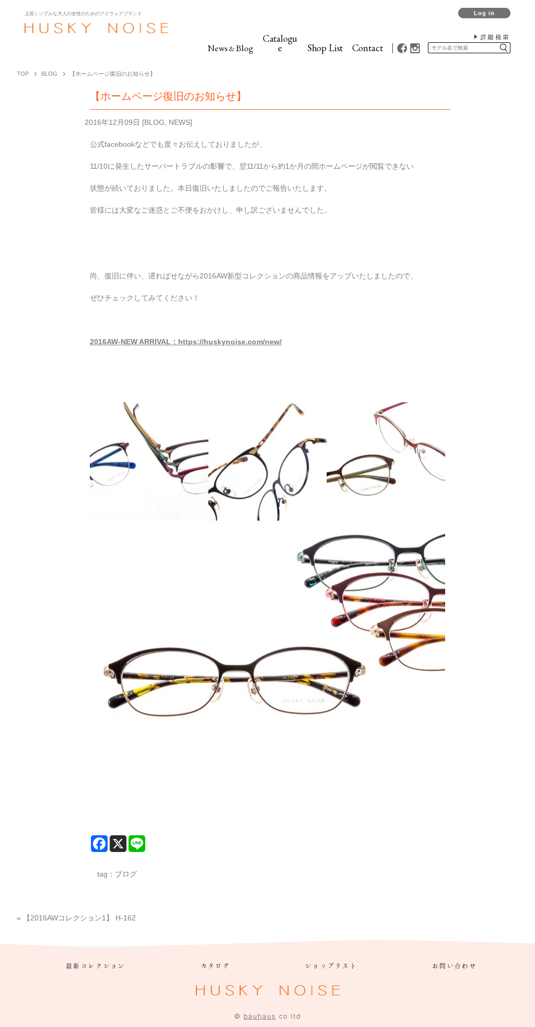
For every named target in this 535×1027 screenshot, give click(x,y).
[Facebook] (99, 843)
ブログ (126, 874)
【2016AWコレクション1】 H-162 (79, 918)
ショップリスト (331, 965)
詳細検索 (495, 37)
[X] (118, 843)
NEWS (179, 122)
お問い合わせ (454, 965)
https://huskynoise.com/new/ (230, 341)
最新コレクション (95, 965)
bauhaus (259, 1016)
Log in (484, 13)
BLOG (154, 122)
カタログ (215, 965)
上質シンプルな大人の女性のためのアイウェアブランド (83, 13)
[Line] (137, 843)
